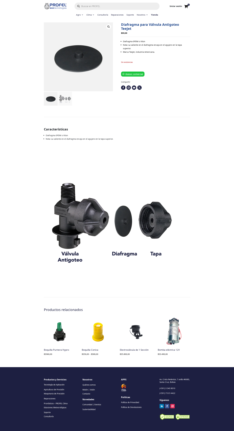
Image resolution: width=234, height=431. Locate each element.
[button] (108, 26)
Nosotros (141, 15)
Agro (78, 15)
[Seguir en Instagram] (128, 87)
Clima (89, 15)
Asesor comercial (134, 74)
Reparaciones (117, 15)
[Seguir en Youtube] (134, 87)
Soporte (130, 15)
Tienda (154, 15)
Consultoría (102, 15)
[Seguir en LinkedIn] (162, 406)
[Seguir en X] (139, 87)
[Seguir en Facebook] (123, 87)
